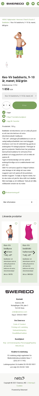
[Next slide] (34, 252)
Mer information (9, 202)
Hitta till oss (19, 346)
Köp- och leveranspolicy (12, 343)
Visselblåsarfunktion (19, 333)
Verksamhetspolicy (19, 330)
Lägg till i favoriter (12, 121)
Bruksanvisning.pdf (12, 192)
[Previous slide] (5, 252)
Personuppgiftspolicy (28, 343)
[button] (2, 4)
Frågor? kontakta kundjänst (16, 117)
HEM (4, 20)
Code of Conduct (19, 324)
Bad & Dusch (28, 20)
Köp (25, 105)
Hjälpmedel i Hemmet (15, 20)
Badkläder (5, 22)
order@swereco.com (19, 312)
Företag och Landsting (19, 327)
